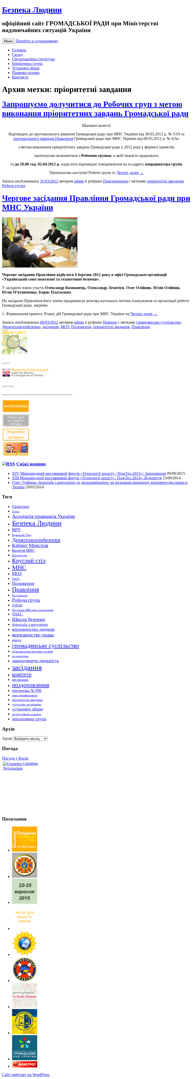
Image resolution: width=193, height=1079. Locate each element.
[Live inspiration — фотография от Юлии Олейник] (24, 1007)
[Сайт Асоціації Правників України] (24, 1033)
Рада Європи (19, 595)
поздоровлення (30, 685)
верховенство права (33, 635)
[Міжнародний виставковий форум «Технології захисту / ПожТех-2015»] (24, 902)
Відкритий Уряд (21, 535)
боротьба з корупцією (30, 624)
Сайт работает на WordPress (26, 1074)
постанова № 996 (26, 690)
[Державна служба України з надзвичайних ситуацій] (24, 876)
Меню (8, 41)
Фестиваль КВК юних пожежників (32, 610)
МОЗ (65, 327)
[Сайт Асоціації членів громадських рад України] (24, 1059)
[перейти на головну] (24, 850)
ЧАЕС (17, 614)
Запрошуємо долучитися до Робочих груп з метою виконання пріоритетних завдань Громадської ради (95, 109)
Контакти (20, 77)
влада (16, 640)
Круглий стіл (28, 560)
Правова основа (25, 72)
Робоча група (13, 186)
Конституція (19, 555)
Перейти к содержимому (37, 41)
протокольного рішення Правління (43, 138)
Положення (81, 327)
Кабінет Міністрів (30, 545)
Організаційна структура (33, 59)
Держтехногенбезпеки (21, 327)
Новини (110, 322)
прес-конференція (24, 695)
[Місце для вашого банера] (24, 928)
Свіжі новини (31, 464)
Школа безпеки (28, 619)
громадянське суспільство (158, 322)
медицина (20, 680)
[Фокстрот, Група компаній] (24, 1066)
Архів (7, 738)
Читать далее (130, 172)
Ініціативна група (27, 63)
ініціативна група (29, 718)
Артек (15, 511)
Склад (17, 54)
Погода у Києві (15, 758)
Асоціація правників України (43, 516)
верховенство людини (33, 629)
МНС (19, 567)
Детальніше (13, 768)
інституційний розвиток (26, 714)
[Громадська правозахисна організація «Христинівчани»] (24, 954)
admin (79, 181)
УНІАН (17, 605)
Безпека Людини (32, 9)
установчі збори (27, 708)
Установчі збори (25, 68)
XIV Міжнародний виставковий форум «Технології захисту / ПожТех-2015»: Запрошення (89, 473)
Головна (19, 50)
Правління (140, 327)
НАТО (16, 579)
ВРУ (16, 529)
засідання (50, 327)
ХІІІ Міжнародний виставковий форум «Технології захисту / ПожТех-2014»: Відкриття (87, 478)
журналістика (20, 656)
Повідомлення (115, 181)
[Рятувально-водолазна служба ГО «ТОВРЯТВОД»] (24, 980)
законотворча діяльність (35, 660)
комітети (21, 674)
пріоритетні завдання (165, 181)
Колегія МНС (23, 550)
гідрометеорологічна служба (32, 651)
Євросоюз (20, 506)
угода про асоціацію (26, 704)
